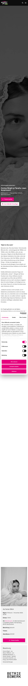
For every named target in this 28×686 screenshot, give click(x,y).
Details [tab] (14, 317)
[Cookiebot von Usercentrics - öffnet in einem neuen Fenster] (20, 313)
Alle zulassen (14, 361)
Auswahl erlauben (14, 366)
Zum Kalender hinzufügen (11, 204)
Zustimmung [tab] (5, 317)
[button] (22, 2)
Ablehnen (14, 371)
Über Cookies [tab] (22, 317)
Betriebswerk (8, 621)
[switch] (24, 346)
